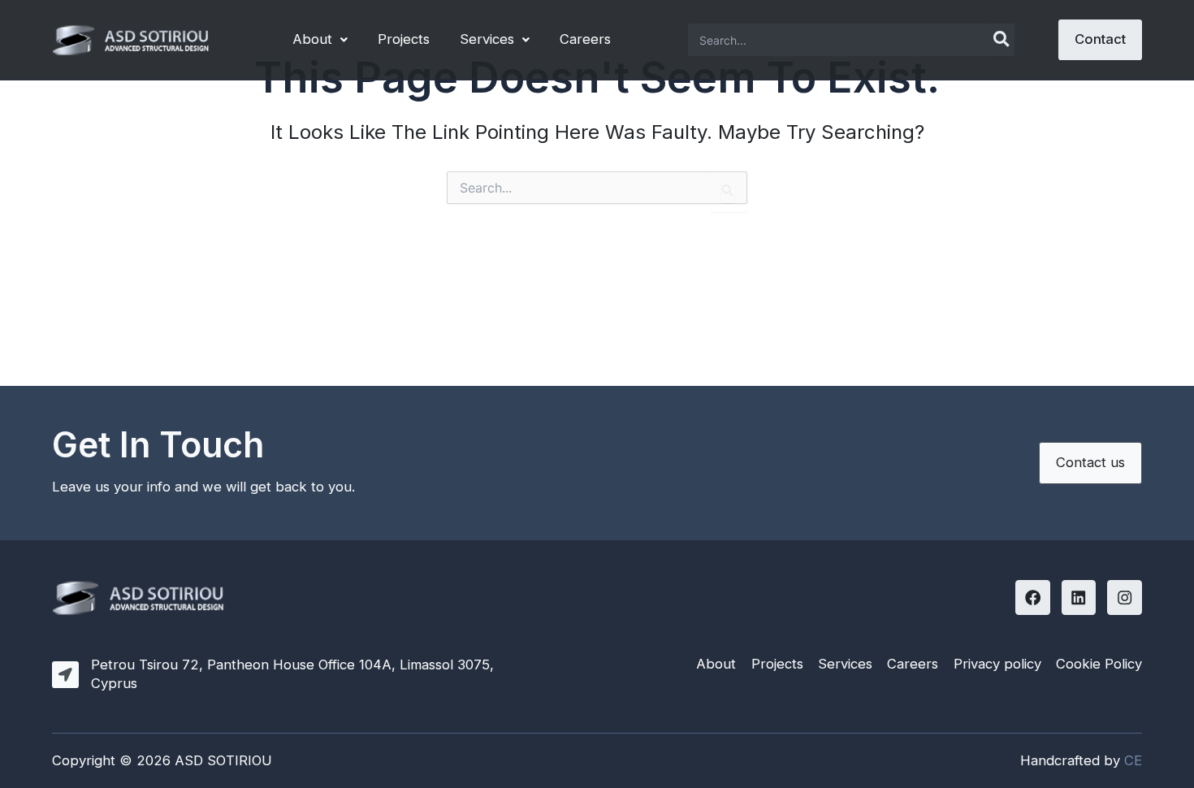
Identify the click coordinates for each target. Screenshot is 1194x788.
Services (487, 39)
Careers (585, 39)
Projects (404, 39)
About (312, 39)
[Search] (1002, 40)
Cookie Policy (1099, 664)
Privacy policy (997, 664)
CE (1133, 760)
